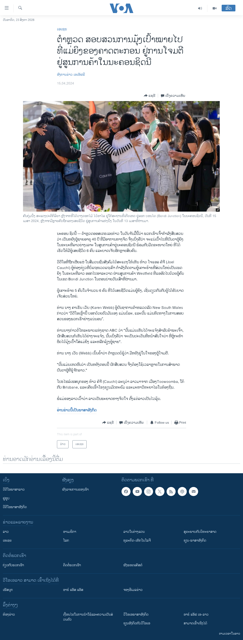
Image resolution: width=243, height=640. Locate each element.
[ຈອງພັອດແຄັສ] (193, 491)
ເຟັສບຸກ (8, 589)
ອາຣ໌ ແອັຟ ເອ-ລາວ (196, 614)
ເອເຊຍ (62, 29)
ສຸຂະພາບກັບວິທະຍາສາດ (200, 531)
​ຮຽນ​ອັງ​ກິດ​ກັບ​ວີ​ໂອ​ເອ (136, 623)
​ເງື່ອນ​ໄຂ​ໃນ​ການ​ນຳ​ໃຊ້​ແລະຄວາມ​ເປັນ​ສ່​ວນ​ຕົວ (88, 617)
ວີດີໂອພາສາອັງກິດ (15, 507)
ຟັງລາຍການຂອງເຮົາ (75, 489)
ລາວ (6, 531)
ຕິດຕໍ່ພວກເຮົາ (72, 565)
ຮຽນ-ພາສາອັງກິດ (195, 540)
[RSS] (171, 491)
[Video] (214, 8)
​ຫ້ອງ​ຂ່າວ (9, 614)
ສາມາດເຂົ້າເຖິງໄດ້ (195, 623)
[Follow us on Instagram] (148, 491)
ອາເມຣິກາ (69, 531)
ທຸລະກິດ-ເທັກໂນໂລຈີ (137, 540)
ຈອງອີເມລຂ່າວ (133, 589)
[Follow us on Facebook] (126, 491)
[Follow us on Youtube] (137, 491)
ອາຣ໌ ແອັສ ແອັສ (73, 589)
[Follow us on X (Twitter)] (159, 491)
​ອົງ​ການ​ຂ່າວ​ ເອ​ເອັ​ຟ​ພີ (71, 74)
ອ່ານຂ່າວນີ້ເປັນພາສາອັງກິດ (77, 410)
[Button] (149, 95)
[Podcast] (182, 491)
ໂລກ (66, 540)
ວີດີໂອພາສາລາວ (14, 489)
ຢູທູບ (6, 498)
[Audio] (200, 8)
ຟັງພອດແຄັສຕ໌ (132, 565)
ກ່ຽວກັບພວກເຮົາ (13, 565)
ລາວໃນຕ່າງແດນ (134, 531)
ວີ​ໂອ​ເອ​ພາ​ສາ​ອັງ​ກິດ (136, 614)
